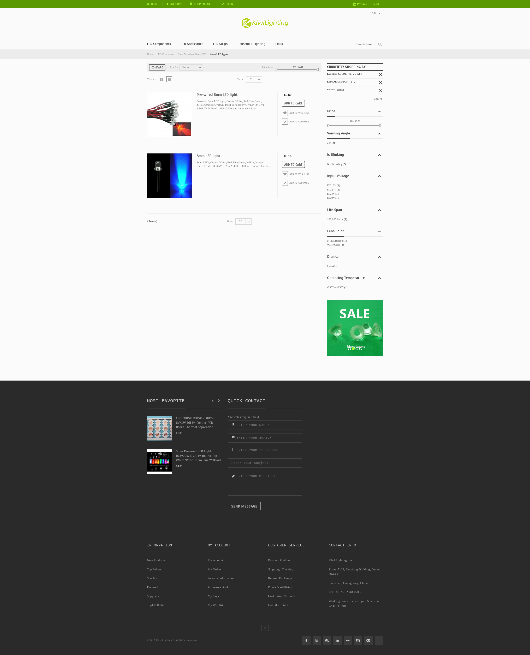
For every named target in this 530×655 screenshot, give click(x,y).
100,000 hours (335, 219)
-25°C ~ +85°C (335, 287)
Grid (161, 79)
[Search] (380, 44)
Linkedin (337, 640)
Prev (212, 401)
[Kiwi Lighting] (265, 20)
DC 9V (331, 197)
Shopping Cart (204, 4)
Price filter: (268, 67)
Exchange (285, 578)
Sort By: (174, 67)
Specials (152, 578)
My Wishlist (215, 605)
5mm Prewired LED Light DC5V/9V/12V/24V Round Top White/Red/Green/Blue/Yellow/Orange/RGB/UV (209, 455)
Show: (240, 79)
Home (154, 4)
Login (229, 4)
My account (215, 560)
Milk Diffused (335, 240)
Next (219, 401)
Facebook (306, 640)
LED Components (166, 54)
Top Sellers (154, 569)
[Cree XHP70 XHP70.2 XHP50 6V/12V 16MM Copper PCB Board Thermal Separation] (159, 428)
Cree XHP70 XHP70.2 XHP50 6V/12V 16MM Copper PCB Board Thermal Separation (195, 422)
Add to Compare (299, 121)
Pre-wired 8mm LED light (217, 94)
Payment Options (279, 560)
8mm (330, 266)
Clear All (378, 99)
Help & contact (278, 605)
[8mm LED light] (169, 175)
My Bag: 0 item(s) (368, 4)
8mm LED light (208, 155)
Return (272, 578)
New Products (156, 560)
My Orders (215, 569)
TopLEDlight (155, 605)
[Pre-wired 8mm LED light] (169, 114)
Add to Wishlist (299, 112)
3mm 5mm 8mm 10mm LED (192, 54)
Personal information (221, 578)
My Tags (213, 596)
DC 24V (331, 189)
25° (329, 142)
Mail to (368, 640)
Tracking (287, 569)
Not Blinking (334, 164)
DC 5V (331, 193)
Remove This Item (380, 74)
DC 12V (331, 185)
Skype (358, 640)
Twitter (317, 640)
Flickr (348, 640)
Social (379, 640)
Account (176, 4)
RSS (327, 640)
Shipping (274, 569)
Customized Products (281, 596)
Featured (152, 587)
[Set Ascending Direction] (204, 67)
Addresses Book (218, 587)
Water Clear (333, 244)
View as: (151, 79)
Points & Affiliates (280, 587)
